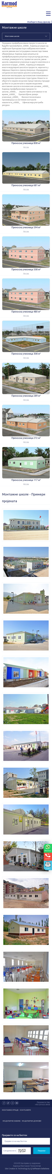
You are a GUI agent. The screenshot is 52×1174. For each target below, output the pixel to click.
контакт (47, 858)
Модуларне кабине (12, 1121)
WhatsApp (48, 850)
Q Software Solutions (39, 1169)
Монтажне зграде (10, 1110)
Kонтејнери (25, 1110)
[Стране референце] (26, 525)
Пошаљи (41, 1151)
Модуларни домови (31, 1121)
